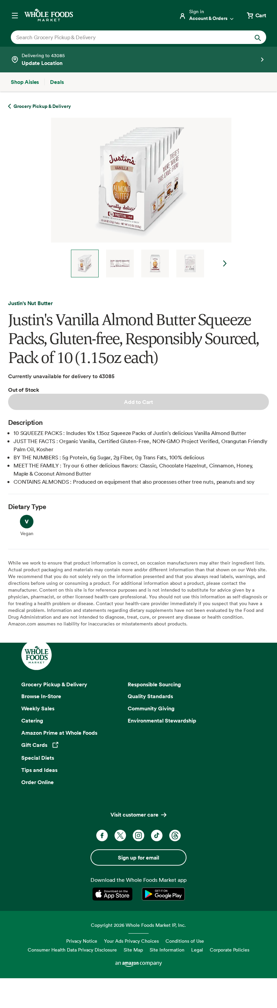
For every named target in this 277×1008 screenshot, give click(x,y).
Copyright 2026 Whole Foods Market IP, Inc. (138, 925)
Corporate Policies (229, 949)
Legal (197, 949)
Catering (32, 720)
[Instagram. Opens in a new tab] (138, 835)
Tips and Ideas (39, 770)
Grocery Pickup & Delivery (54, 684)
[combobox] (126, 37)
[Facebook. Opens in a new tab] (102, 835)
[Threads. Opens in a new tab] (175, 835)
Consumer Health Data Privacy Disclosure (72, 949)
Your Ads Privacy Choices (131, 941)
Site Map (133, 949)
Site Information (167, 949)
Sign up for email (138, 857)
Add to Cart (138, 402)
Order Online (37, 782)
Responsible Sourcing (154, 684)
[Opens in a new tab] (113, 894)
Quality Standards (150, 696)
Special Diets (37, 757)
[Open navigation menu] (15, 15)
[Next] (138, 197)
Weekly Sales (37, 708)
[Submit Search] (258, 37)
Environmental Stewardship (162, 720)
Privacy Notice (81, 941)
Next (225, 263)
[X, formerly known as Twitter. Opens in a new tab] (120, 835)
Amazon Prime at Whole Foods (59, 732)
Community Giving (151, 708)
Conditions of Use (185, 941)
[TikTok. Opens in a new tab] (156, 835)
